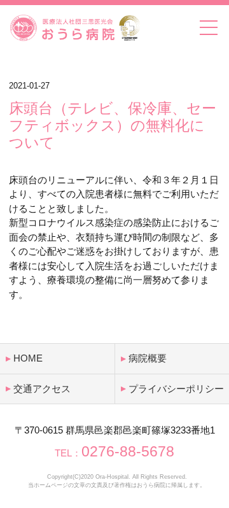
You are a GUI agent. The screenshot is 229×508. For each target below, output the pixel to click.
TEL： (114, 453)
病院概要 (147, 358)
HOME (28, 358)
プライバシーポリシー (176, 388)
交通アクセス (42, 388)
